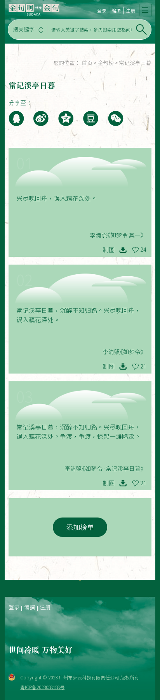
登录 (101, 10)
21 (143, 366)
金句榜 (105, 63)
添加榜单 (80, 527)
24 (143, 250)
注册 (130, 10)
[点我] (145, 10)
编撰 (116, 10)
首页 (87, 63)
